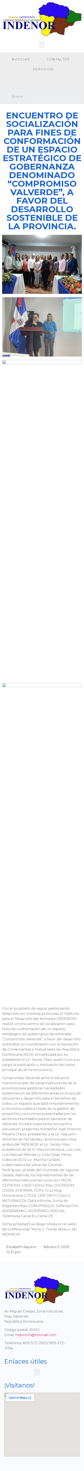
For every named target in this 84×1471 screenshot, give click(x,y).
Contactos (58, 59)
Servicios (43, 69)
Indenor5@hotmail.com (35, 1335)
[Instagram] (15, 82)
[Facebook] (6, 82)
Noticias (21, 59)
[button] (42, 44)
